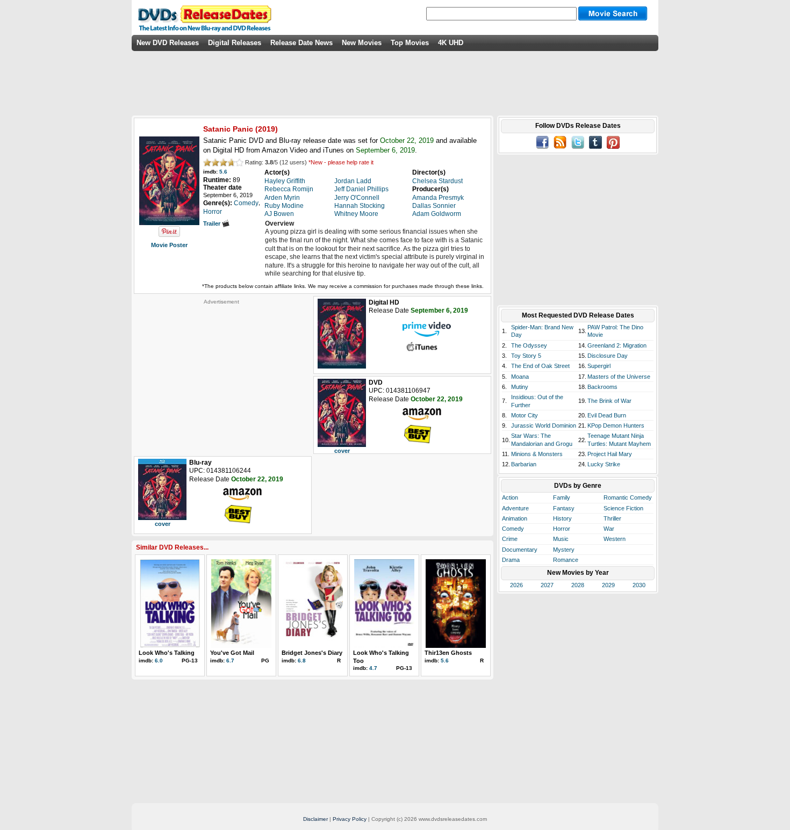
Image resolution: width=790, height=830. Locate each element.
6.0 (159, 660)
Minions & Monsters (537, 454)
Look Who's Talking (167, 652)
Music (561, 539)
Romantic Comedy (628, 497)
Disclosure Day (607, 355)
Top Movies (410, 43)
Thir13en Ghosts (448, 652)
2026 (516, 585)
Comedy (513, 528)
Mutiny (519, 387)
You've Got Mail (232, 652)
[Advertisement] (221, 372)
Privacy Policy (350, 819)
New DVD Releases (168, 43)
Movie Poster (169, 245)
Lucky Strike (603, 464)
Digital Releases (234, 43)
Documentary (519, 549)
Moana (520, 376)
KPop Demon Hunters (615, 425)
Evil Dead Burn (606, 415)
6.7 (230, 660)
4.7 (373, 668)
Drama (511, 560)
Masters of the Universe (618, 376)
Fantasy (563, 508)
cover (342, 451)
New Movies (362, 43)
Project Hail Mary (609, 454)
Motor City (524, 415)
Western (615, 539)
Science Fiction (623, 508)
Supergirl (599, 366)
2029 (608, 585)
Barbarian (523, 464)
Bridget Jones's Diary (312, 652)
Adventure (515, 508)
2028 (577, 585)
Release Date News (301, 43)
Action (510, 497)
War (609, 528)
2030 (639, 585)
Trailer (212, 223)
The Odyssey (529, 345)
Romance (565, 560)
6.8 (302, 660)
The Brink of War (609, 401)
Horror (561, 528)
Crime (510, 539)
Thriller (612, 518)
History (562, 518)
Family (561, 497)
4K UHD (450, 43)
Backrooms (602, 387)
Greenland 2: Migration (617, 345)
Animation (514, 518)
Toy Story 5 (526, 355)
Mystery (563, 549)
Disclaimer (315, 819)
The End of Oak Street (540, 366)
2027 (547, 585)
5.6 (223, 172)
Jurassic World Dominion (543, 425)
